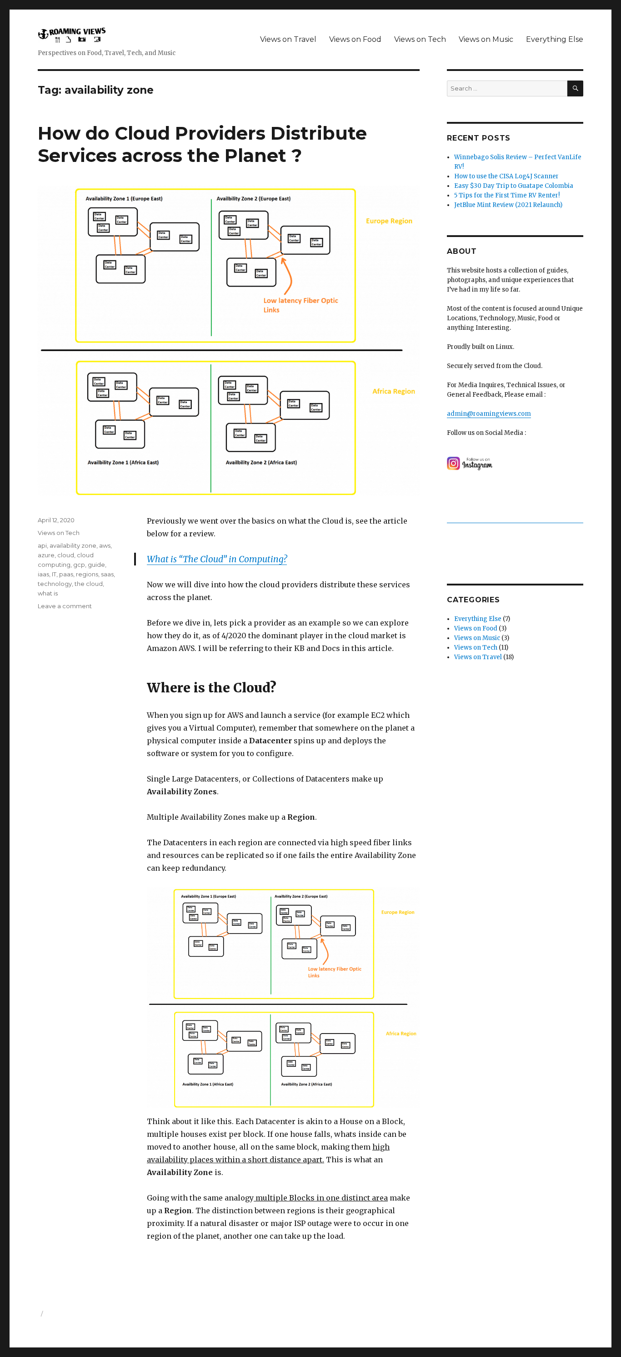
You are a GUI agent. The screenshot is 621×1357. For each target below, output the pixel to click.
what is (48, 593)
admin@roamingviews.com (489, 414)
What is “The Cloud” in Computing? (217, 559)
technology (55, 583)
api (42, 545)
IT (54, 574)
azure (46, 555)
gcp (79, 564)
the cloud (89, 583)
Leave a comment (65, 606)
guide (96, 564)
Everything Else (554, 39)
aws (104, 545)
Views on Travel (288, 39)
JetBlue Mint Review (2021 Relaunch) (508, 205)
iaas (43, 574)
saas (107, 574)
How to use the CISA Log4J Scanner (506, 176)
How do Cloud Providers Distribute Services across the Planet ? (202, 144)
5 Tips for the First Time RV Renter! (507, 195)
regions (87, 574)
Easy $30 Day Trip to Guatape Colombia (513, 186)
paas (66, 574)
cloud (65, 555)
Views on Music (486, 39)
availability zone (73, 545)
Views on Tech (420, 39)
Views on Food (355, 39)
